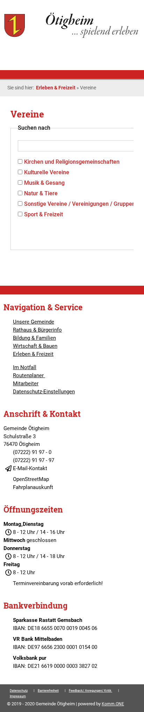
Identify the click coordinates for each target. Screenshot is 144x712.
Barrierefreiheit (48, 690)
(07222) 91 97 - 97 (33, 460)
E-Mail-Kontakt (30, 468)
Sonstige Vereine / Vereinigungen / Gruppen (79, 204)
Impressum (18, 696)
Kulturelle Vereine (46, 172)
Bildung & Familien (34, 338)
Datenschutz (19, 690)
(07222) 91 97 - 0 (32, 452)
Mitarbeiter (25, 383)
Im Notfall (24, 367)
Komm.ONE (113, 703)
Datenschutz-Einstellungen (44, 391)
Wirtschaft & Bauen (35, 346)
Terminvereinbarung (36, 583)
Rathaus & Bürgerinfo (37, 330)
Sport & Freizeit (43, 214)
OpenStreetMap (31, 479)
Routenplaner (29, 375)
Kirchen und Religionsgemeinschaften (72, 161)
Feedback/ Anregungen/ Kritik (90, 690)
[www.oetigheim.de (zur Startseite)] (71, 37)
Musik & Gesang (44, 182)
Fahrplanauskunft (33, 487)
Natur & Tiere (41, 193)
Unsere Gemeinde (33, 322)
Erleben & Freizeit (55, 87)
